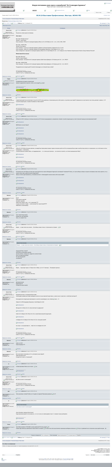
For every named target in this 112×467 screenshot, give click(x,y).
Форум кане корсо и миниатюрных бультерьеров (59, 6)
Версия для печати (7, 25)
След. (108, 23)
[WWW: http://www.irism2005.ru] (22, 374)
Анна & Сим (19, 21)
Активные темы (107, 15)
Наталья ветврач (12, 21)
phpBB (45, 458)
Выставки (22, 18)
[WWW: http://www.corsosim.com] (22, 76)
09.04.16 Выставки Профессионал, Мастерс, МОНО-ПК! (58, 15)
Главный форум (15, 18)
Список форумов (6, 18)
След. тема (107, 25)
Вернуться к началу (7, 76)
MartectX (65, 459)
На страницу (102, 23)
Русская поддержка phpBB (68, 458)
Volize (50, 459)
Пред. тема (102, 25)
